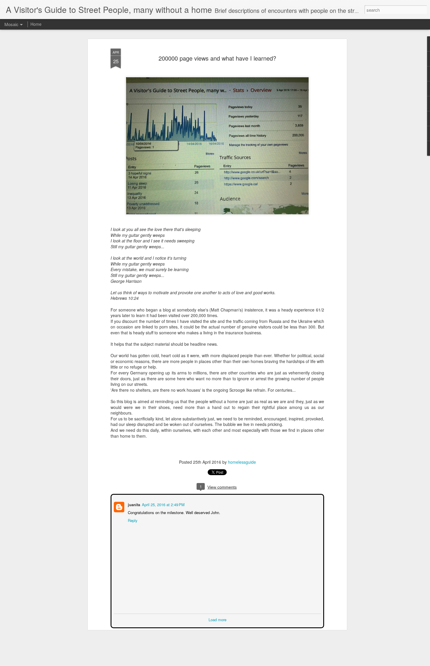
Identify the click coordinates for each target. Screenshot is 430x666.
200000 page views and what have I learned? (217, 58)
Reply (132, 520)
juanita (133, 504)
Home (36, 24)
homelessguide (242, 462)
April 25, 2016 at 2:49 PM (162, 504)
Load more (217, 619)
